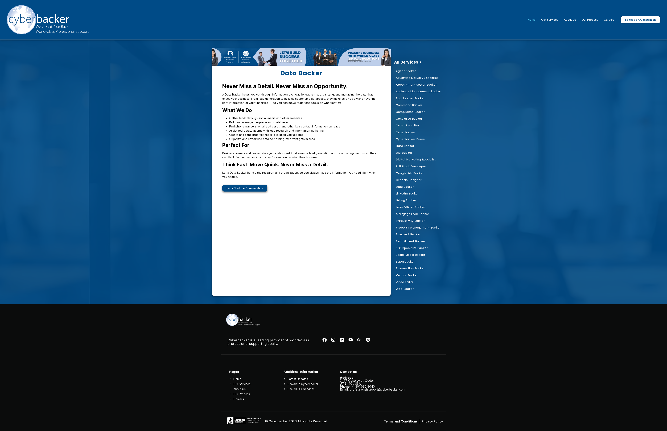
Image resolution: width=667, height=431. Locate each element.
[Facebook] (325, 340)
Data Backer (405, 146)
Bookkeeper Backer (410, 98)
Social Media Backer (410, 255)
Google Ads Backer (410, 173)
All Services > (407, 62)
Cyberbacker (405, 132)
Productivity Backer (410, 221)
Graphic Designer (409, 180)
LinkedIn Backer (407, 194)
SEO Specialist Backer (412, 248)
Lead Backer (405, 187)
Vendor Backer (407, 275)
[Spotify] (368, 340)
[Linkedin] (342, 340)
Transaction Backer (410, 268)
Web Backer (405, 289)
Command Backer (409, 105)
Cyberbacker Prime (410, 139)
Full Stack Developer (411, 166)
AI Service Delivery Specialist (417, 78)
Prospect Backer (408, 234)
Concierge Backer (409, 119)
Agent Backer (406, 71)
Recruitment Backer (411, 241)
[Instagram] (333, 340)
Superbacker (405, 262)
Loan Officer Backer (410, 207)
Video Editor (405, 282)
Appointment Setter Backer (416, 85)
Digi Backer (404, 153)
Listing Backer (406, 200)
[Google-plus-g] (359, 340)
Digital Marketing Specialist (416, 159)
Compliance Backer (410, 112)
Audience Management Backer (418, 91)
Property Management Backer (418, 228)
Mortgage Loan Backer (412, 214)
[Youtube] (351, 340)
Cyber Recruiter (407, 125)
